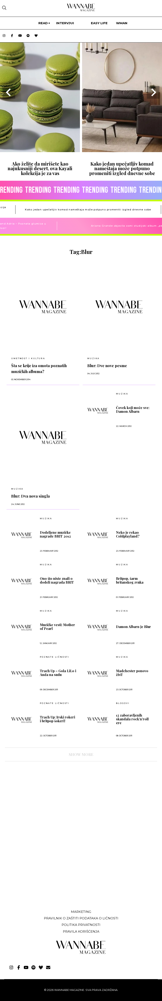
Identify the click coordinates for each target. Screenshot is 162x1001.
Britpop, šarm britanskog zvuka (129, 580)
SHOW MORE (81, 754)
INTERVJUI (65, 23)
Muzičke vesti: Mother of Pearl (57, 627)
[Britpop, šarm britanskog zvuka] (98, 581)
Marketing (81, 912)
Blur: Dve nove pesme (107, 365)
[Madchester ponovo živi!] (98, 674)
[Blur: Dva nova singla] (43, 437)
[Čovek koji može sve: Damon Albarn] (98, 410)
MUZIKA (93, 358)
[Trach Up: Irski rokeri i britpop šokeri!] (22, 720)
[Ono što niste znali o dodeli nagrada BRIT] (22, 581)
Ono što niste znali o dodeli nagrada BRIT (57, 580)
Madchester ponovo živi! (132, 673)
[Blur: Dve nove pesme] (119, 306)
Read (43, 23)
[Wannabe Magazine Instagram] (4, 36)
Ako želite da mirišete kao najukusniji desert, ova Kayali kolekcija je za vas (40, 168)
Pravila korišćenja (81, 931)
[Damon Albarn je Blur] (98, 627)
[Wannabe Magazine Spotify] (28, 36)
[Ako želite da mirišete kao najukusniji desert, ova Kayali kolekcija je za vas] (40, 150)
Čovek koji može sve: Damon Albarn (132, 409)
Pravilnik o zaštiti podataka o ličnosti (81, 918)
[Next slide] (153, 92)
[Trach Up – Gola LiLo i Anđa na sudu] (22, 674)
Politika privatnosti (81, 925)
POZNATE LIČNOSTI (54, 657)
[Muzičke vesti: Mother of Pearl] (22, 627)
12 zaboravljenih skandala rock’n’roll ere (132, 719)
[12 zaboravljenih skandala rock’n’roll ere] (98, 720)
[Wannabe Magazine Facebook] (12, 36)
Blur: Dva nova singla (30, 496)
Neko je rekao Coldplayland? (127, 534)
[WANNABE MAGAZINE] (81, 953)
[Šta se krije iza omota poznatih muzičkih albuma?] (43, 306)
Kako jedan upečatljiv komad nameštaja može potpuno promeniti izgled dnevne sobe (122, 168)
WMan (121, 23)
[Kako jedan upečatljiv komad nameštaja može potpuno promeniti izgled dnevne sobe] (122, 150)
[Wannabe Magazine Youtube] (20, 36)
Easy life (99, 23)
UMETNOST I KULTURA (28, 358)
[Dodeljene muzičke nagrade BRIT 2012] (22, 535)
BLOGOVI (123, 703)
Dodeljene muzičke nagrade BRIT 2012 (55, 534)
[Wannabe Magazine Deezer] (36, 36)
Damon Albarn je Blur (133, 627)
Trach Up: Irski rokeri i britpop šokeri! (57, 719)
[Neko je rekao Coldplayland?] (98, 535)
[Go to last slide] (9, 92)
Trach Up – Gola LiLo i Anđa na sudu (58, 673)
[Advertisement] (36, 875)
